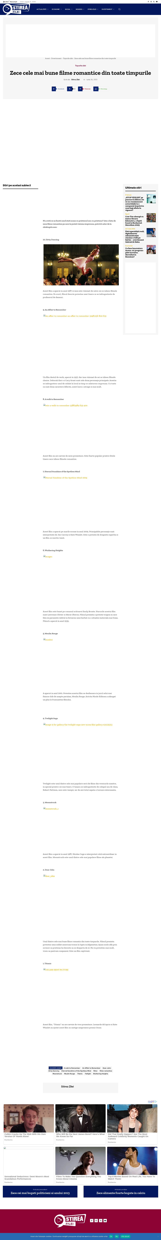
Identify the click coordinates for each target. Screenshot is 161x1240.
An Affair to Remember (91, 1068)
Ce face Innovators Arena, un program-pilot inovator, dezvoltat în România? (134, 252)
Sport (127, 214)
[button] (119, 9)
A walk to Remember (72, 1068)
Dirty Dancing (54, 1071)
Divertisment (56, 58)
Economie (129, 246)
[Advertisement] (80, 40)
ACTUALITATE (130, 229)
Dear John (107, 1068)
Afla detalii (125, 1236)
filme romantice (106, 1071)
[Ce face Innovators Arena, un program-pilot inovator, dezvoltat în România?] (151, 249)
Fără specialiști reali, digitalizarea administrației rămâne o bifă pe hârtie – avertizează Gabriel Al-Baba (134, 236)
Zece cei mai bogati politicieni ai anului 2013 (40, 1193)
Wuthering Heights (100, 1074)
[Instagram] (151, 1)
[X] (154, 1)
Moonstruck (57, 1074)
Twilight (88, 1074)
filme (95, 1071)
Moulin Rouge (69, 1074)
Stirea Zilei (75, 80)
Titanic (80, 1074)
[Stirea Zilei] (52, 1087)
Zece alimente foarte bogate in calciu (121, 1193)
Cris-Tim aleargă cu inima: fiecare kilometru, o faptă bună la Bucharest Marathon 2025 (134, 220)
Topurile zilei (68, 58)
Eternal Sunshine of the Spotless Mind (76, 1071)
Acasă (47, 58)
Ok (111, 1236)
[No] (158, 1236)
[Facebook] (148, 1)
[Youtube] (156, 1)
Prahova (128, 195)
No (117, 1236)
